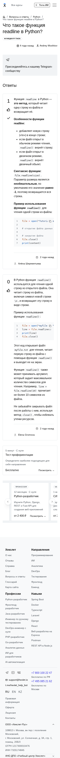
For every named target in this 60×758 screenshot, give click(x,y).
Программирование (42, 555)
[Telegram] (7, 673)
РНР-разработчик (14, 637)
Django (35, 620)
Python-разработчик (16, 599)
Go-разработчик (14, 642)
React (34, 626)
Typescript (36, 610)
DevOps (35, 571)
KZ (20, 691)
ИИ (33, 560)
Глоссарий (11, 582)
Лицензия (10, 712)
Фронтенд (36, 582)
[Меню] (54, 5)
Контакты (10, 718)
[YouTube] (13, 673)
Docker (35, 604)
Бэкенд (35, 587)
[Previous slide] (8, 501)
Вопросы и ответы (19, 17)
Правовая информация (12, 700)
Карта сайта (11, 587)
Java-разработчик (15, 613)
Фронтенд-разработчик (12, 606)
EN (14, 691)
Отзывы (9, 560)
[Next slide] (52, 501)
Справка (9, 566)
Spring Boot (37, 599)
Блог (7, 571)
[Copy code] (50, 221)
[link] (30, 65)
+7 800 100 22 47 (41, 672)
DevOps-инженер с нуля (15, 630)
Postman (36, 640)
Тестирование (39, 576)
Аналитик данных (14, 647)
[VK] (19, 673)
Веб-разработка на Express (41, 633)
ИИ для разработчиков (13, 655)
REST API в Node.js (41, 645)
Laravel (35, 615)
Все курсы (16, 5)
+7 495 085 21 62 (41, 681)
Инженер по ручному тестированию (16, 621)
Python (36, 17)
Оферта (9, 707)
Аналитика (37, 566)
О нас (8, 555)
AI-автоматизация (15, 662)
